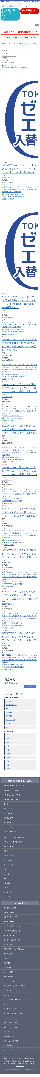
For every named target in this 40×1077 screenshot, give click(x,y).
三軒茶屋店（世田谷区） (12, 931)
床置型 (6, 851)
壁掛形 (34, 189)
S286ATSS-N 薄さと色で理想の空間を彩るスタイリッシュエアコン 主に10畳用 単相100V (19, 388)
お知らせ (7, 1018)
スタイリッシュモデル (24, 408)
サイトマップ (8, 1050)
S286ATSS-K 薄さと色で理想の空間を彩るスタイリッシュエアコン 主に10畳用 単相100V (19, 595)
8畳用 (8, 739)
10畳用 (4, 187)
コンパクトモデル (11, 367)
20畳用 (8, 757)
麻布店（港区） (9, 954)
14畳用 (8, 750)
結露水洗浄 (17, 192)
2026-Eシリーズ (13, 187)
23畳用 (8, 761)
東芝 (7, 727)
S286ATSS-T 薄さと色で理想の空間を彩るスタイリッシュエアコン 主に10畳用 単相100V (19, 471)
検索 (4, 58)
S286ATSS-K (7, 604)
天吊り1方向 (8, 808)
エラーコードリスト (11, 990)
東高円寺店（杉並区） (11, 917)
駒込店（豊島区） (10, 944)
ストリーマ (22, 189)
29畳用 (8, 768)
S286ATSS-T (7, 480)
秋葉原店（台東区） (11, 908)
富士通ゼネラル (11, 705)
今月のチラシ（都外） (11, 1027)
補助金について (9, 977)
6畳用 (8, 735)
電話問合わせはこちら (30, 11)
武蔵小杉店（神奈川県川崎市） (14, 949)
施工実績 (7, 963)
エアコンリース (9, 981)
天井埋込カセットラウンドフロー (15, 786)
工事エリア (7, 958)
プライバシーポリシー (11, 1009)
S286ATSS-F (7, 645)
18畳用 (8, 754)
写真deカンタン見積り (12, 1041)
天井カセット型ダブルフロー (14, 842)
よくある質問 (8, 972)
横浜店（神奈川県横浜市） (13, 940)
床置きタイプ (8, 818)
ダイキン (29, 189)
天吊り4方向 (8, 813)
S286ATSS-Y (7, 521)
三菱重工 (9, 716)
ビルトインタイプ (10, 827)
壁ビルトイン (8, 846)
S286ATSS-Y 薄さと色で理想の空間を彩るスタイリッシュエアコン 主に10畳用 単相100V (19, 512)
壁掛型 (6, 804)
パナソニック (10, 720)
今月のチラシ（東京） (11, 1022)
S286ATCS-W (7, 355)
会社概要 (7, 1004)
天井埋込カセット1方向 (12, 799)
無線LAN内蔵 (18, 369)
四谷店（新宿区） (10, 912)
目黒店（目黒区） (10, 935)
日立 (7, 708)
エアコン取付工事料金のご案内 (14, 1000)
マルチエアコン (9, 855)
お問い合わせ (8, 1032)
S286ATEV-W (7, 313)
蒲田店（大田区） (10, 921)
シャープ (9, 723)
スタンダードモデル (11, 189)
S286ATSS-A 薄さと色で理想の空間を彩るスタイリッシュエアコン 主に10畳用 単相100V (19, 429)
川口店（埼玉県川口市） (12, 926)
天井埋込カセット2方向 (12, 795)
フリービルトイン (10, 860)
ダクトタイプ (8, 822)
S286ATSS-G (7, 562)
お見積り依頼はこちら (11, 10)
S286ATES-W (7, 177)
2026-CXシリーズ (13, 365)
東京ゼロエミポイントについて (14, 986)
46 (10, 65)
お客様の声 (7, 967)
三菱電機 (9, 712)
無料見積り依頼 (9, 1036)
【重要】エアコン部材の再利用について (20, 32)
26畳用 (8, 765)
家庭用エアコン (7, 192)
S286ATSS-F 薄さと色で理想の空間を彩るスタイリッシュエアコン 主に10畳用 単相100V (19, 636)
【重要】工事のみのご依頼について (20, 37)
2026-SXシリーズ (13, 406)
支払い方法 (7, 995)
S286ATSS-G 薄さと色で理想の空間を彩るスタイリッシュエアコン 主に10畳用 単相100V (19, 553)
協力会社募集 (8, 1045)
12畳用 (8, 746)
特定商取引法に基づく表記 (13, 1013)
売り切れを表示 (7, 62)
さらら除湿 (12, 408)
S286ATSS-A (7, 438)
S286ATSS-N (7, 397)
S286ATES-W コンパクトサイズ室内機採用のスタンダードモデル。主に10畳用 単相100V (19, 168)
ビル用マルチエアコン (11, 831)
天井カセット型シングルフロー (14, 837)
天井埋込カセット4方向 (12, 790)
